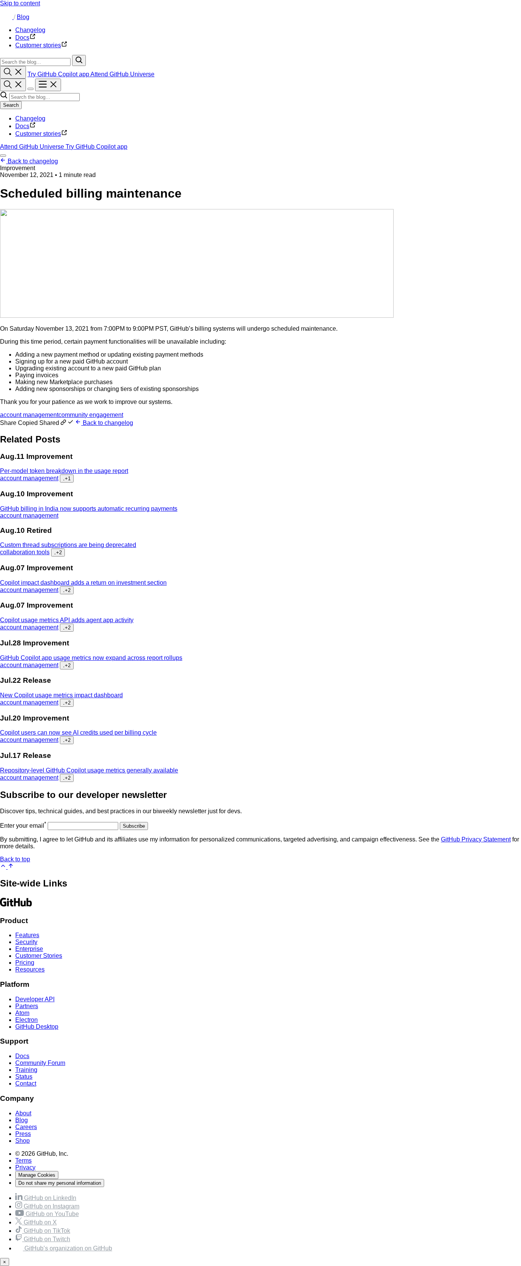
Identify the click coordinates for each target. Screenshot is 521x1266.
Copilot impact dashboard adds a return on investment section (83, 582)
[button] (37, 423)
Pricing (24, 962)
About (23, 1113)
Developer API (35, 999)
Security (26, 942)
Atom (22, 1013)
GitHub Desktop (36, 1026)
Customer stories (38, 133)
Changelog (30, 118)
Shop (22, 1140)
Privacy (25, 1167)
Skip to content (20, 3)
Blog (23, 17)
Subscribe (134, 826)
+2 (58, 552)
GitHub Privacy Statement (476, 839)
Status (23, 1076)
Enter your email (23, 825)
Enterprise (29, 949)
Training (26, 1070)
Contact (25, 1083)
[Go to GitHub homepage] (16, 905)
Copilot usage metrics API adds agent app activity (66, 620)
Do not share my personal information (59, 1183)
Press (23, 1134)
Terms (23, 1160)
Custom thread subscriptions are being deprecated (68, 545)
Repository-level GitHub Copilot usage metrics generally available (89, 770)
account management (29, 415)
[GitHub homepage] (7, 17)
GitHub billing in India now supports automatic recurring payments (88, 508)
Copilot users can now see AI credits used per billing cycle (78, 732)
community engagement (90, 415)
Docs (22, 126)
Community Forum (40, 1063)
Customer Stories (38, 955)
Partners (26, 1006)
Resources (30, 969)
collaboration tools (25, 552)
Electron (26, 1020)
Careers (26, 1127)
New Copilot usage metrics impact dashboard (61, 695)
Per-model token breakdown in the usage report (64, 471)
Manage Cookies (36, 1175)
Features (27, 935)
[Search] (79, 60)
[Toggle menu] (48, 85)
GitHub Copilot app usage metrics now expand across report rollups (91, 658)
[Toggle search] (13, 72)
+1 (67, 478)
